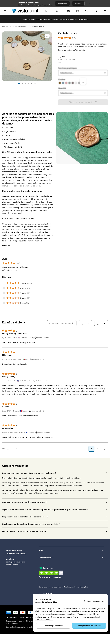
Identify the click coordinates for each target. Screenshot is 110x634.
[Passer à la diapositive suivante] (50, 56)
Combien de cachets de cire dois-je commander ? (24, 502)
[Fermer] (89, 3)
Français (78, 3)
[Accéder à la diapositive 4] (28, 84)
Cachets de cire (38, 26)
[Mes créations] (77, 11)
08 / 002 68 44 (11, 617)
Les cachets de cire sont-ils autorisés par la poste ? (25, 531)
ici (87, 19)
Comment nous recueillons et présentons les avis (15, 268)
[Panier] (105, 11)
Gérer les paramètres (53, 625)
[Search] (73, 323)
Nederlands (62, 3)
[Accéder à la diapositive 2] (22, 84)
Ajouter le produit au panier (81, 102)
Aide (41, 550)
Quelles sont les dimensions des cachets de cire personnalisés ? (31, 524)
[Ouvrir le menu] (5, 10)
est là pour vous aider (15, 562)
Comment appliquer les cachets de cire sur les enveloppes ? (29, 473)
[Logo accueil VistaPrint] (25, 11)
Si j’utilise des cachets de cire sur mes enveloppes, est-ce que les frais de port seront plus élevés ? (45, 509)
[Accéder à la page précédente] (84, 449)
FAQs (4, 245)
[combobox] (49, 11)
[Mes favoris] (87, 11)
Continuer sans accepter (94, 601)
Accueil (5, 26)
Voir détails (80, 50)
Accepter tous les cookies (89, 625)
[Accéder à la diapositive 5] (31, 84)
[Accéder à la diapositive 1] (19, 84)
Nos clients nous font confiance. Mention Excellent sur (63, 587)
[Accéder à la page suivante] (105, 449)
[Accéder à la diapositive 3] (25, 84)
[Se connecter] (96, 11)
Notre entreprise (46, 557)
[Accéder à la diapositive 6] (35, 84)
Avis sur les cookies (44, 620)
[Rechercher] (57, 11)
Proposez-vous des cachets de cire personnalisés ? (25, 517)
